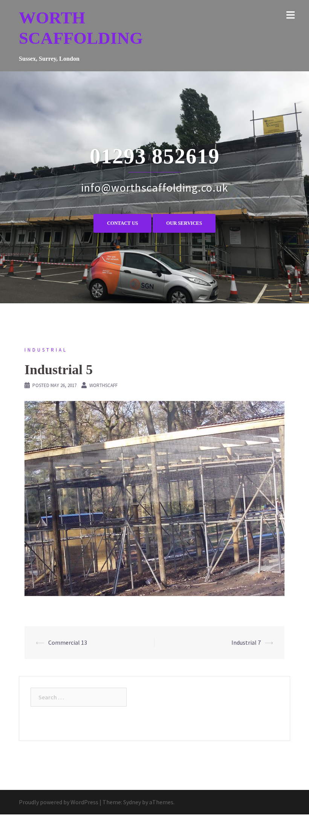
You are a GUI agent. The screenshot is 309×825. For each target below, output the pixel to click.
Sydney (132, 802)
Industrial (45, 350)
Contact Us (122, 223)
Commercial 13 (67, 642)
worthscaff (103, 385)
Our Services (184, 223)
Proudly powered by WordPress (58, 802)
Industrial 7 (246, 642)
